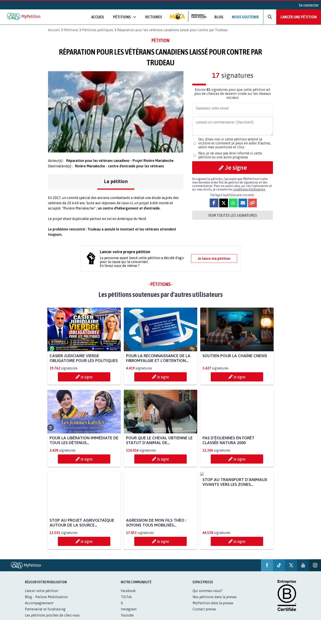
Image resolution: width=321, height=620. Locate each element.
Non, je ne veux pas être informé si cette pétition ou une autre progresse (230, 155)
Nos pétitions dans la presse (214, 597)
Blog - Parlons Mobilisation (46, 597)
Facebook (128, 591)
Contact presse (204, 609)
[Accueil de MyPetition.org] (24, 16)
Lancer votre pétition (41, 591)
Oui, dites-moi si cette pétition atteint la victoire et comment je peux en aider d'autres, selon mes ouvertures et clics (234, 143)
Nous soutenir (245, 16)
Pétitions (71, 30)
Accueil (97, 16)
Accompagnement (39, 603)
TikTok (126, 597)
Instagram (128, 609)
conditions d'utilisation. (249, 189)
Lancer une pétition (299, 16)
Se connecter (309, 5)
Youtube (127, 615)
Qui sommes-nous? (207, 591)
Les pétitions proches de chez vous (52, 615)
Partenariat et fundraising (45, 609)
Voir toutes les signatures (232, 215)
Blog (218, 16)
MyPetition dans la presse (213, 603)
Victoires (153, 16)
